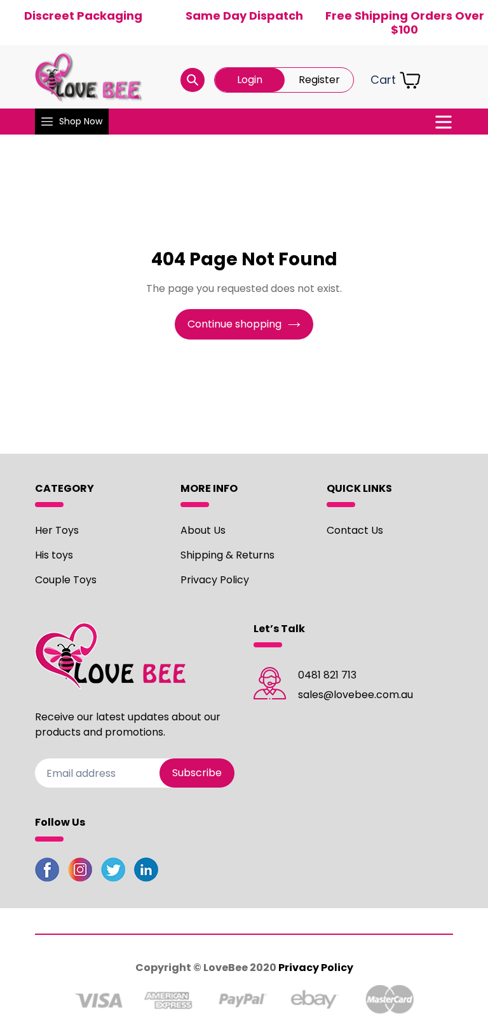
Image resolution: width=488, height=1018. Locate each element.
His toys (54, 555)
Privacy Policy (214, 579)
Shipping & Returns (227, 555)
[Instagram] (80, 871)
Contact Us (355, 530)
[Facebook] (47, 871)
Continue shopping (234, 324)
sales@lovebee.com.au (355, 694)
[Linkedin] (146, 871)
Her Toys (57, 530)
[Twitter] (113, 871)
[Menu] (443, 121)
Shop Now (80, 121)
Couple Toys (66, 579)
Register (319, 79)
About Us (203, 530)
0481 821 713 (327, 675)
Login (249, 79)
